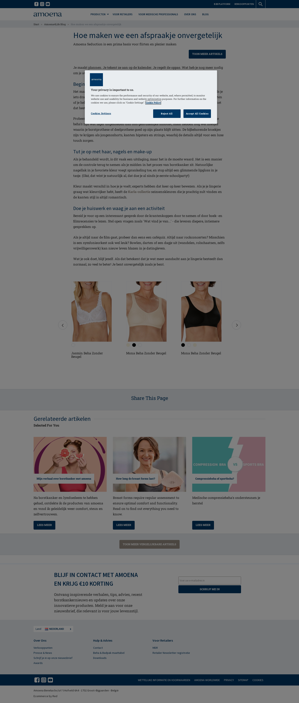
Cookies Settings (101, 113)
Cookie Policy (153, 102)
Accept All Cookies (197, 113)
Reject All (167, 113)
